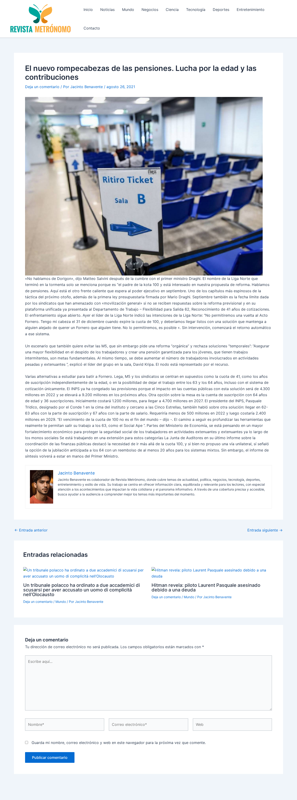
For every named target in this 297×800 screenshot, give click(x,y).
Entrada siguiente (265, 530)
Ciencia (172, 9)
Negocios (150, 9)
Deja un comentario (42, 86)
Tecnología (195, 9)
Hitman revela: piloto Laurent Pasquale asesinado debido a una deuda (206, 587)
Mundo (128, 9)
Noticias (107, 9)
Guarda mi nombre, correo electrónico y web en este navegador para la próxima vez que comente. (119, 742)
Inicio (88, 9)
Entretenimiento (251, 9)
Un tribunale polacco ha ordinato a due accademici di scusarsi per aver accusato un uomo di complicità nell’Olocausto (81, 589)
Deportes (221, 9)
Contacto (92, 28)
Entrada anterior (31, 530)
